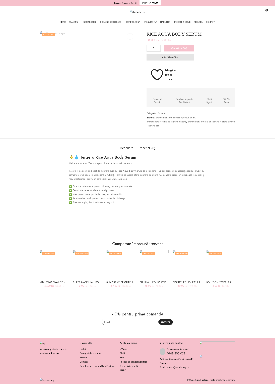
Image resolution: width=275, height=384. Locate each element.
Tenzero (162, 113)
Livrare (123, 349)
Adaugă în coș (179, 48)
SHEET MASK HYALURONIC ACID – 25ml (95, 282)
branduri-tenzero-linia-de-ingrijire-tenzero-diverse (211, 121)
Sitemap (84, 357)
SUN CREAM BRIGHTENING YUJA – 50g (128, 282)
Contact (84, 362)
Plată (122, 353)
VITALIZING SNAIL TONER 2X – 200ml (60, 282)
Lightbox (130, 36)
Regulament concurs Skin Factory (97, 366)
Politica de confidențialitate (133, 362)
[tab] (126, 148)
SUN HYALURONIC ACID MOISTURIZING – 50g (165, 282)
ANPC (123, 370)
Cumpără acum (170, 57)
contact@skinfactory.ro (177, 367)
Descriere (126, 148)
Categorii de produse (90, 353)
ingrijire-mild (153, 125)
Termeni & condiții (129, 366)
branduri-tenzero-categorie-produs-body (175, 117)
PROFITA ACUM (150, 2)
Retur (122, 357)
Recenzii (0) (147, 148)
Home (83, 349)
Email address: (137, 322)
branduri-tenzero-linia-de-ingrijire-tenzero (166, 121)
